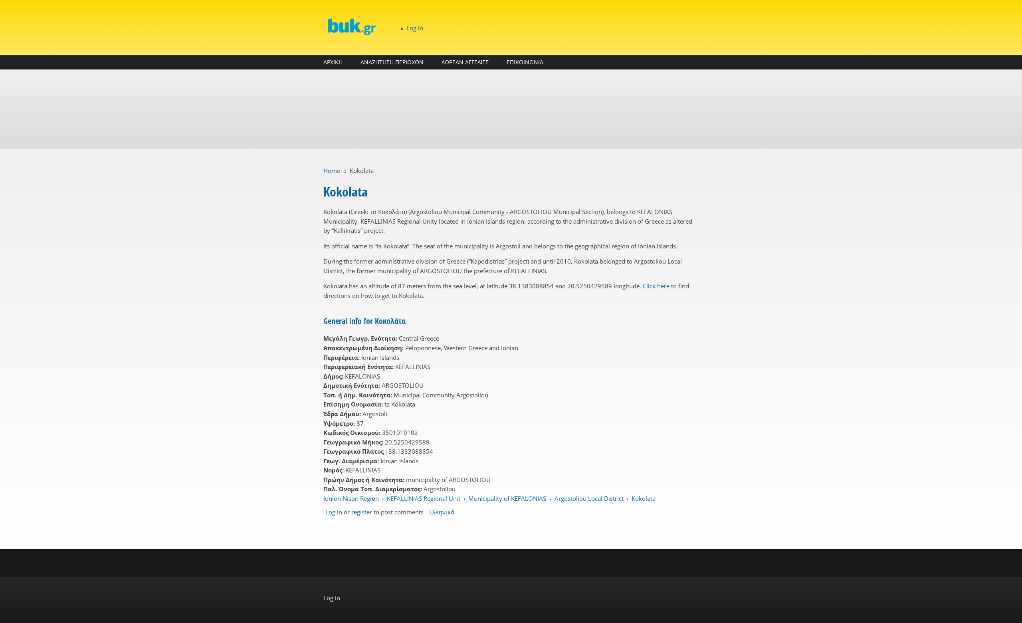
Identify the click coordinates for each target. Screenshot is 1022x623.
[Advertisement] (511, 109)
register (361, 512)
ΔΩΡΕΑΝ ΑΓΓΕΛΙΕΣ (465, 62)
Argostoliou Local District (589, 498)
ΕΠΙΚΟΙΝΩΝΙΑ (525, 62)
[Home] (351, 26)
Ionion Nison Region (351, 498)
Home (331, 171)
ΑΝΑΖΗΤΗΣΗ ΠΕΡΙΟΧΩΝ (392, 62)
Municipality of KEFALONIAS (507, 498)
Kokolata (644, 498)
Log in (414, 28)
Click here (656, 286)
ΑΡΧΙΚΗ (333, 62)
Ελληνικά (441, 512)
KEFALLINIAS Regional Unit (423, 498)
